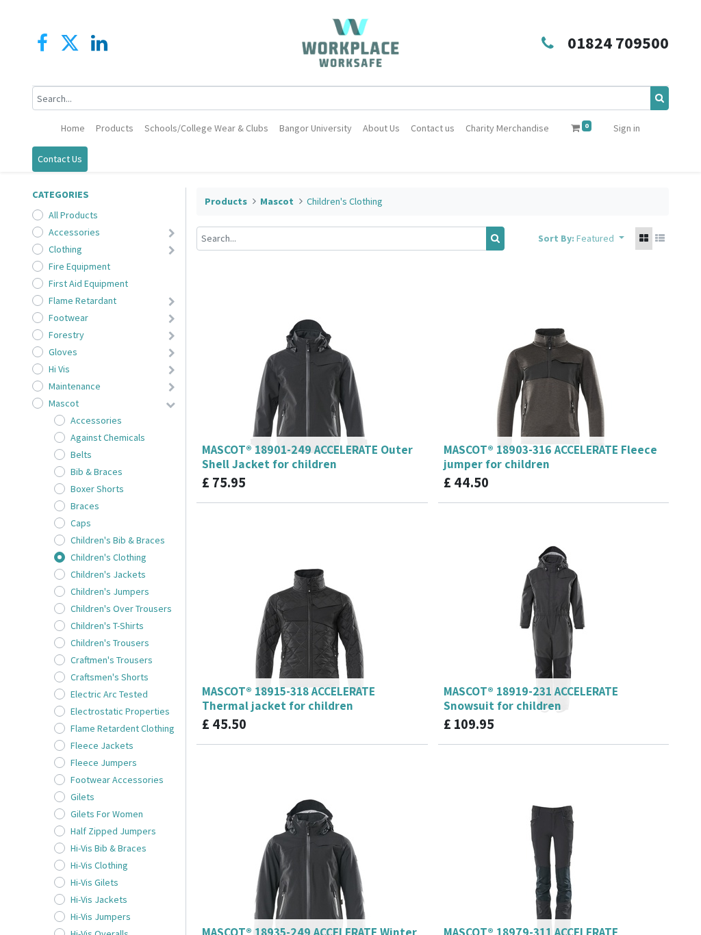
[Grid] (643, 238)
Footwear (68, 317)
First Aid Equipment (88, 283)
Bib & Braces (97, 471)
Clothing (65, 249)
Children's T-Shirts (107, 625)
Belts (81, 454)
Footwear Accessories (117, 779)
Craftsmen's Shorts (110, 677)
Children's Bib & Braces (118, 540)
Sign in (626, 128)
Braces (85, 506)
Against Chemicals (108, 437)
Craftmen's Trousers (112, 660)
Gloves (63, 352)
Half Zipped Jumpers (113, 831)
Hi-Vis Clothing (99, 865)
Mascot (64, 403)
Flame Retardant (82, 300)
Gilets (82, 797)
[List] (660, 238)
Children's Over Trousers (121, 608)
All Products (73, 215)
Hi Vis (59, 369)
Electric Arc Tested (109, 694)
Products (226, 201)
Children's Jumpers (110, 591)
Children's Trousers (110, 643)
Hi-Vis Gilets (94, 882)
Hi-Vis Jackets (99, 899)
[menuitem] (72, 128)
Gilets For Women (107, 814)
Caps (81, 523)
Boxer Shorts (97, 489)
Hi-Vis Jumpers (101, 916)
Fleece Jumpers (104, 762)
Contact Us (60, 159)
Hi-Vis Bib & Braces (108, 848)
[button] (600, 238)
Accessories (74, 232)
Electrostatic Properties (120, 711)
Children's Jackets (108, 574)
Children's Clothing (108, 557)
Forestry (66, 335)
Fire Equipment (79, 266)
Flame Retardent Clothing (123, 728)
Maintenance (75, 386)
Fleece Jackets (102, 745)
